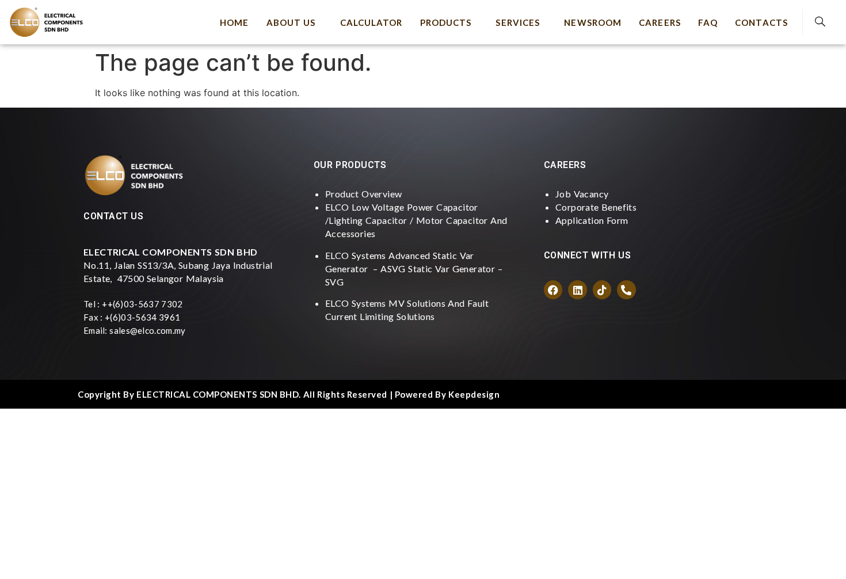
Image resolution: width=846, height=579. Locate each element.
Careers (660, 22)
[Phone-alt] (626, 289)
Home (234, 22)
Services (518, 22)
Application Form (591, 220)
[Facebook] (553, 289)
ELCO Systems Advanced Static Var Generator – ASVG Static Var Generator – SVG (413, 268)
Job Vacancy (581, 193)
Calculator (371, 22)
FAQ (708, 22)
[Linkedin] (577, 289)
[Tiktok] (602, 289)
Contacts (761, 22)
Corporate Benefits (596, 206)
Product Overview (363, 193)
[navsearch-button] (820, 22)
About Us (291, 22)
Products (446, 22)
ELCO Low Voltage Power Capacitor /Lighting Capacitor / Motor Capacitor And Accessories (416, 220)
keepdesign (474, 394)
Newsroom (593, 22)
